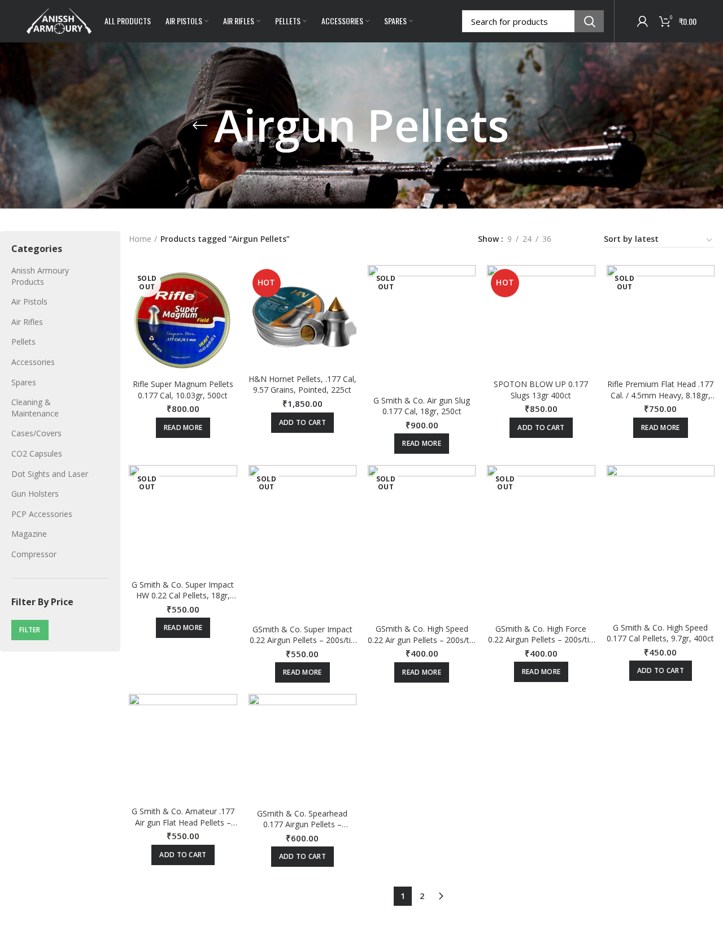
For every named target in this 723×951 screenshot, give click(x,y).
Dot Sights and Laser (49, 473)
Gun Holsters (35, 493)
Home (140, 238)
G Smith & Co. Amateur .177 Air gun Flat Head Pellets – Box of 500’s (183, 822)
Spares (23, 382)
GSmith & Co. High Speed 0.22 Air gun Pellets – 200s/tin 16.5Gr (422, 639)
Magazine (29, 533)
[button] (302, 422)
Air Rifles (27, 321)
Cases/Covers (36, 433)
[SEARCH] (589, 21)
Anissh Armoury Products (40, 276)
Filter (30, 630)
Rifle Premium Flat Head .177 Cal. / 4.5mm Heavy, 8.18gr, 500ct (660, 395)
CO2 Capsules (36, 453)
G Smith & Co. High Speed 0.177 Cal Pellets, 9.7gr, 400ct (660, 633)
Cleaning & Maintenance (35, 408)
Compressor (33, 554)
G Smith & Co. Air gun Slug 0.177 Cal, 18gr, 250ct (421, 406)
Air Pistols (29, 301)
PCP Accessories (41, 514)
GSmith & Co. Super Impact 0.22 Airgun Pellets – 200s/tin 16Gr (302, 640)
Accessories (33, 362)
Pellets (23, 341)
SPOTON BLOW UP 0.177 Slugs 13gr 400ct (541, 390)
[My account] (642, 21)
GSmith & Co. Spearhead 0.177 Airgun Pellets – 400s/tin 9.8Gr (302, 824)
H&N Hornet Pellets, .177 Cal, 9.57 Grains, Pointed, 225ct (302, 385)
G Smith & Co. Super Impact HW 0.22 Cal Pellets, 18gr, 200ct (183, 595)
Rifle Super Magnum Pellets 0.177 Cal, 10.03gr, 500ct (183, 390)
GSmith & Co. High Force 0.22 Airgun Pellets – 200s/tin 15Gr (541, 639)
